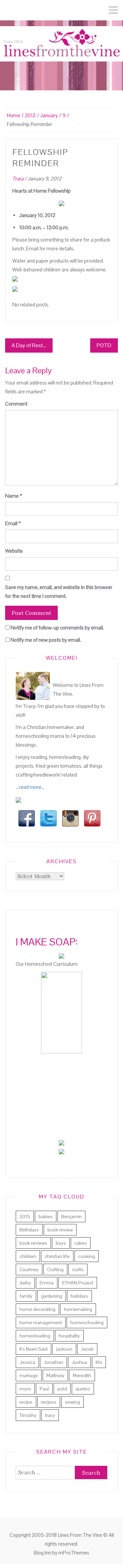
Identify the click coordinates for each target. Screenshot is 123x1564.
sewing (72, 1402)
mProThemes (73, 1552)
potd (62, 1389)
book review (60, 1230)
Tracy (18, 178)
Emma (47, 1283)
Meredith (82, 1375)
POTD (104, 345)
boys (61, 1243)
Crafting (55, 1269)
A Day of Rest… (29, 345)
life (99, 1362)
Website (14, 551)
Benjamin (71, 1216)
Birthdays (29, 1230)
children (27, 1256)
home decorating (37, 1309)
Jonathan (53, 1362)
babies (46, 1216)
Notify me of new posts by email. (46, 640)
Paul (44, 1389)
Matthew (55, 1375)
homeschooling (87, 1322)
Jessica (27, 1362)
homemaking (78, 1309)
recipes (48, 1402)
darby (25, 1283)
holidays (79, 1296)
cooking (86, 1256)
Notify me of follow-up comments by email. (57, 627)
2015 (24, 1216)
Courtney (29, 1269)
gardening (51, 1296)
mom (25, 1389)
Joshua (79, 1362)
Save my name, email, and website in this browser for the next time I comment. (58, 591)
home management (40, 1322)
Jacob (87, 1349)
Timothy (28, 1415)
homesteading (34, 1336)
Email (13, 523)
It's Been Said (33, 1349)
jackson (64, 1349)
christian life (57, 1256)
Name (13, 496)
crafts (78, 1269)
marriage (28, 1375)
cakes (80, 1243)
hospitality (69, 1336)
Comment (16, 404)
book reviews (33, 1243)
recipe (25, 1402)
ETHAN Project (77, 1283)
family (25, 1296)
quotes (83, 1389)
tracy (50, 1415)
